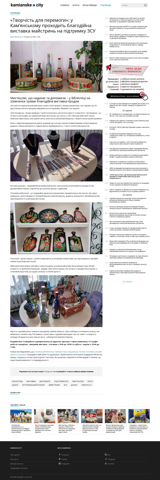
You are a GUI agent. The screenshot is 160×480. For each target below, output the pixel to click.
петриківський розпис (33, 385)
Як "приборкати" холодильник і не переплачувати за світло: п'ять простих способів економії (130, 115)
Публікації (105, 5)
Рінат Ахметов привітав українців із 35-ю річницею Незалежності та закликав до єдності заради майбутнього (129, 44)
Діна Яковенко (16, 37)
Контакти (14, 459)
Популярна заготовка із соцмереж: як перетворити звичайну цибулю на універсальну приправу (129, 257)
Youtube (110, 463)
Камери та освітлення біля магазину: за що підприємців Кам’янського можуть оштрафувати (127, 250)
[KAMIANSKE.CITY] (27, 5)
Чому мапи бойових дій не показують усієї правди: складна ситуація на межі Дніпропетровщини (128, 52)
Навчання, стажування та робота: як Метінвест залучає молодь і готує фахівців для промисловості (128, 162)
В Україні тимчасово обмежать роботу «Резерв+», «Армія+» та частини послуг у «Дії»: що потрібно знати (129, 235)
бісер (90, 381)
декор (15, 385)
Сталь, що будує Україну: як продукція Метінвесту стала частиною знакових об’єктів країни (128, 229)
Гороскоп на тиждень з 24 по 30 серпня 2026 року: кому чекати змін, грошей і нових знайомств (128, 143)
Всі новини (127, 282)
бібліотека (17, 381)
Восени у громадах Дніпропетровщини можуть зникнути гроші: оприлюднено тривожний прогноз (128, 207)
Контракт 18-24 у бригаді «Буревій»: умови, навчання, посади (129, 128)
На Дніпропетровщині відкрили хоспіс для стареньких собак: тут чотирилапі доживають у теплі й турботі (130, 135)
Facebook (65, 455)
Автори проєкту (16, 463)
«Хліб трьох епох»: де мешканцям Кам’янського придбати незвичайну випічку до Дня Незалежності (128, 176)
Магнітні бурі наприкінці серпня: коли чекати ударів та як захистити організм (129, 59)
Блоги (76, 5)
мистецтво (78, 381)
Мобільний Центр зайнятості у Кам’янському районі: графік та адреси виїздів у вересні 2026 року (129, 156)
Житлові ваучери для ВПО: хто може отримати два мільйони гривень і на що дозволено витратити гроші (128, 28)
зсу (65, 385)
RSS (108, 455)
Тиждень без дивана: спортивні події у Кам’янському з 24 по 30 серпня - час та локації (129, 121)
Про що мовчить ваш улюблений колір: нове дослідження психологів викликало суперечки (127, 222)
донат (74, 385)
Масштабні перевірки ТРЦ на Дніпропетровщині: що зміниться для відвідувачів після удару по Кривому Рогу (129, 243)
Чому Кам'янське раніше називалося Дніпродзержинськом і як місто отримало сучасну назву (128, 264)
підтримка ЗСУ (61, 381)
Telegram (48, 371)
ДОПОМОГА (45, 381)
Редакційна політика (19, 468)
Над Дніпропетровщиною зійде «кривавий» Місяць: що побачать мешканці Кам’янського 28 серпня (129, 149)
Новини (65, 5)
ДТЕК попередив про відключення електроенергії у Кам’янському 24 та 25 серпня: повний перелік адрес (129, 169)
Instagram (65, 463)
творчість (86, 385)
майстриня (54, 385)
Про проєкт (15, 455)
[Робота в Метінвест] (127, 82)
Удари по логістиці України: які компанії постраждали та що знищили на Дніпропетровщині (129, 184)
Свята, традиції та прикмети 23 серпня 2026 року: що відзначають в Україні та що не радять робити (129, 190)
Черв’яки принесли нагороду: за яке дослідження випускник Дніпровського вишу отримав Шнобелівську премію (128, 200)
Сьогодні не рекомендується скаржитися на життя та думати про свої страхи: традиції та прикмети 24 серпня (129, 105)
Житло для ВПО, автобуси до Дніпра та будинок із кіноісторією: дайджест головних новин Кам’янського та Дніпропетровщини (129, 36)
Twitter (64, 459)
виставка (31, 381)
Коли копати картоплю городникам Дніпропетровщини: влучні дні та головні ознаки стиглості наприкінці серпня (128, 215)
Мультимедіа (90, 5)
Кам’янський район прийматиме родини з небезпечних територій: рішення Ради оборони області (127, 272)
